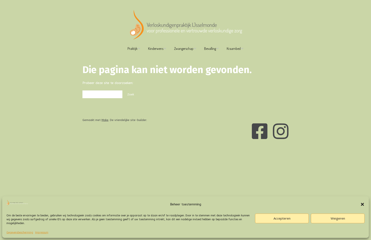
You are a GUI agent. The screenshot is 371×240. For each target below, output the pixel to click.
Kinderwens (155, 48)
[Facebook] (260, 132)
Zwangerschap (183, 48)
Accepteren (282, 218)
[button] (362, 204)
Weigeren (338, 218)
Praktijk (132, 48)
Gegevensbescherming (19, 232)
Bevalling (210, 48)
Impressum (41, 232)
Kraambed (234, 48)
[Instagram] (281, 132)
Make (105, 120)
